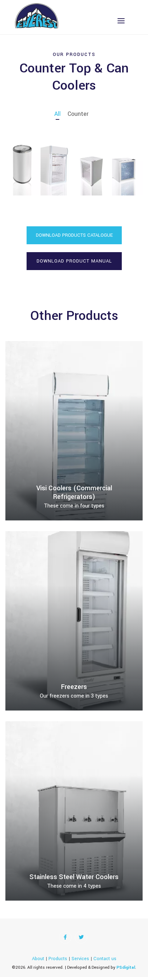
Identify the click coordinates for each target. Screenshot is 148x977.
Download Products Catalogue (74, 235)
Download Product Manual (74, 261)
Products (57, 958)
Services (80, 958)
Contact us (104, 958)
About (38, 958)
